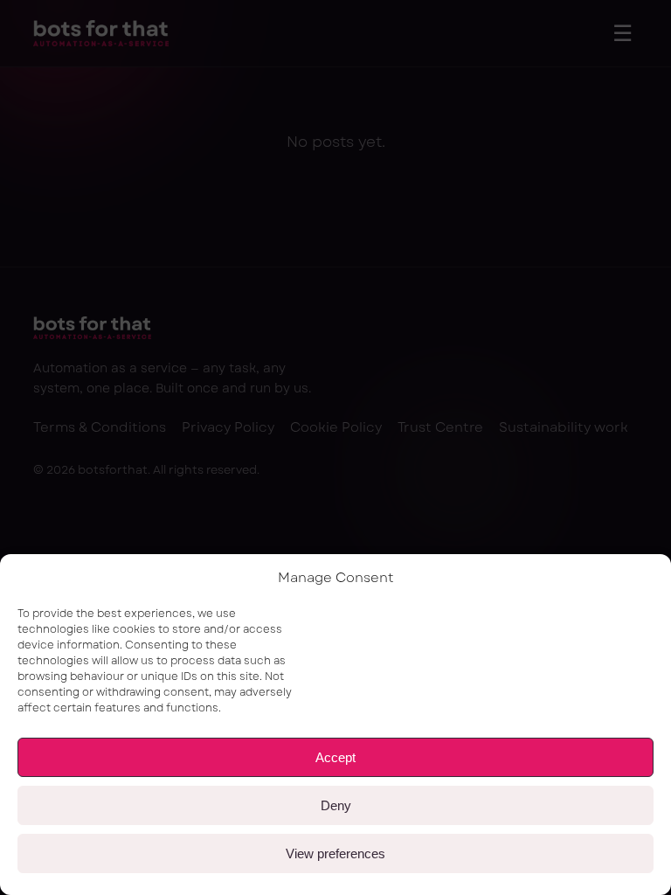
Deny (336, 805)
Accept (335, 757)
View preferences (335, 853)
